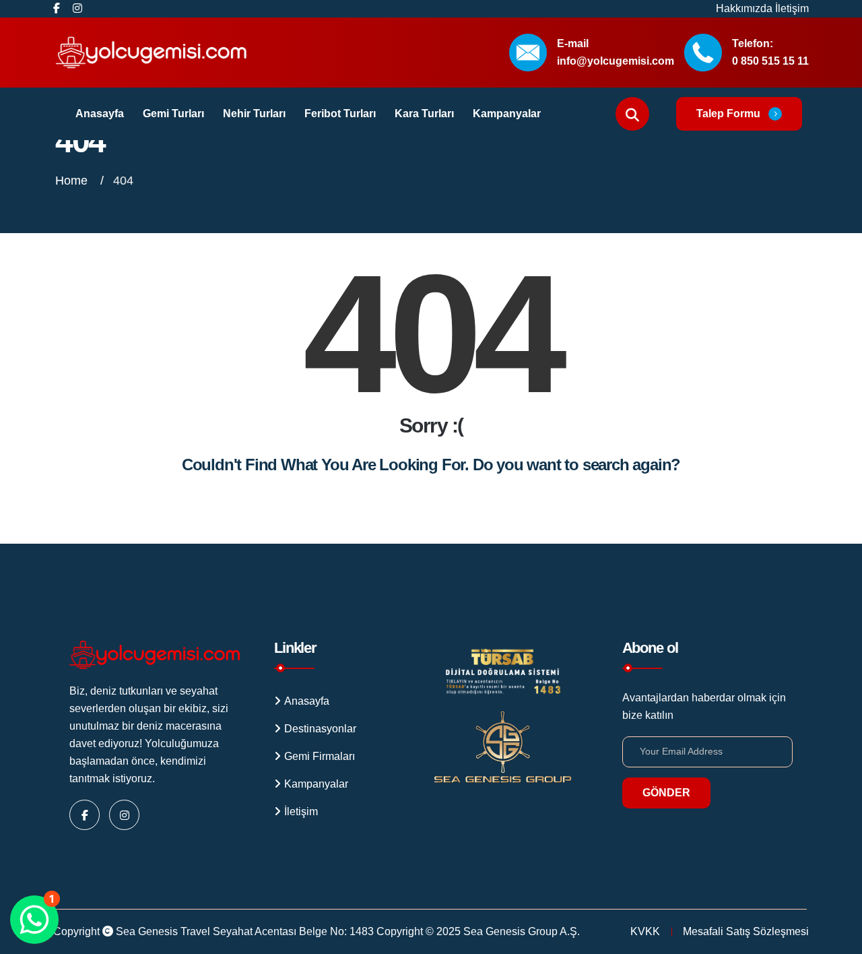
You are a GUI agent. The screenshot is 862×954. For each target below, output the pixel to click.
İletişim (792, 8)
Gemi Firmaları (319, 756)
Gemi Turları (173, 113)
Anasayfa (99, 113)
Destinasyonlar (320, 728)
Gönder (666, 792)
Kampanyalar (507, 113)
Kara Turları (424, 113)
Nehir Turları (254, 113)
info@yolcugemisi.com (615, 61)
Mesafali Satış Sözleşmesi (746, 931)
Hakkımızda (745, 8)
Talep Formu (728, 113)
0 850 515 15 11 (770, 61)
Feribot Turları (340, 113)
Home (73, 180)
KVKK (645, 931)
